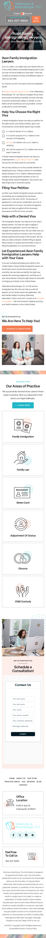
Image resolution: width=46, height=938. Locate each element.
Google (32, 835)
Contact (23, 785)
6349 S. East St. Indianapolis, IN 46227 (26, 807)
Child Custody (8, 577)
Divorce (5, 544)
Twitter (20, 835)
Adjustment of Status (12, 511)
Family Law (7, 445)
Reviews (31, 782)
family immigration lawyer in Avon (16, 92)
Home (12, 778)
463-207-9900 (18, 21)
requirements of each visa (24, 160)
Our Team (32, 778)
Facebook (13, 835)
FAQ (23, 782)
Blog (39, 782)
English (17, 14)
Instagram (26, 835)
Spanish (28, 14)
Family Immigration (10, 412)
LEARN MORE (24, 405)
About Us (21, 778)
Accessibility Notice (17, 929)
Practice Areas (12, 782)
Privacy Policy (31, 929)
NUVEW (7, 926)
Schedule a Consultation (19, 329)
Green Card (7, 478)
